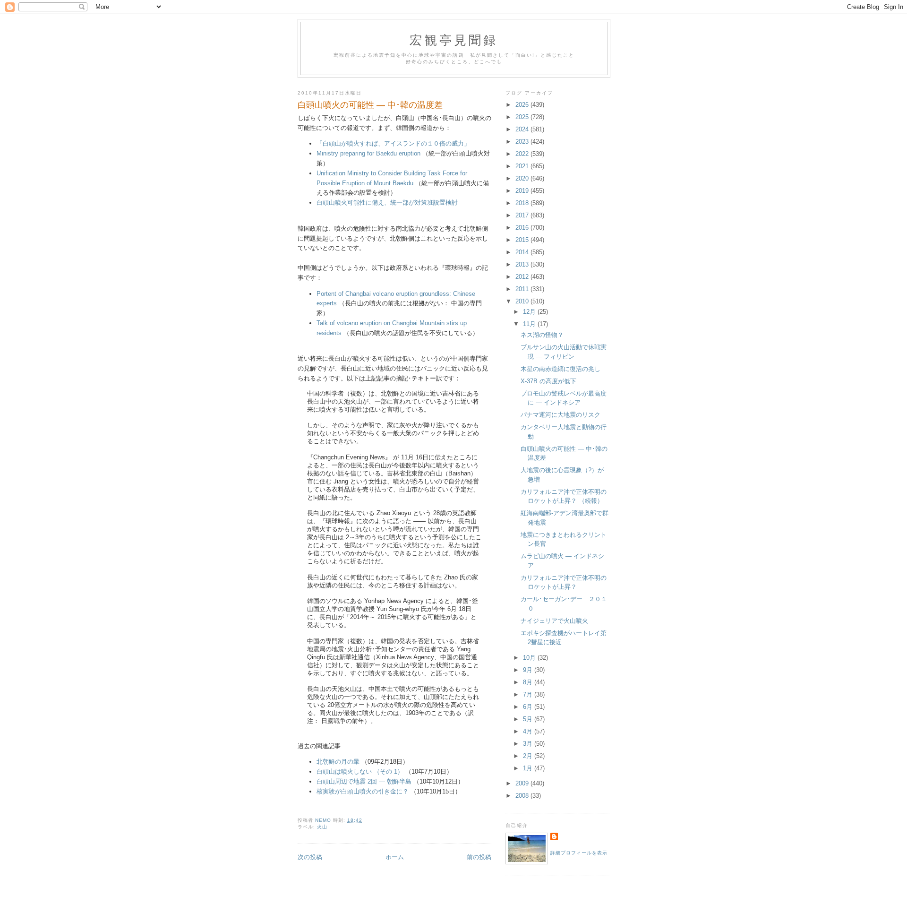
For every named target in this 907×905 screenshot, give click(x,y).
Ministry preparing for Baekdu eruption (368, 153)
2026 (523, 104)
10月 (530, 657)
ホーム (394, 857)
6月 (528, 706)
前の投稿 (479, 857)
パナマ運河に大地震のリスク (560, 414)
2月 (528, 755)
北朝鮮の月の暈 (338, 761)
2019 (523, 190)
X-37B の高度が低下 (548, 381)
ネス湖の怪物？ (542, 334)
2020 (523, 178)
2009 (523, 783)
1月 (528, 768)
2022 (523, 153)
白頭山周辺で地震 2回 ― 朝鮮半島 (364, 781)
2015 (523, 239)
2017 (523, 215)
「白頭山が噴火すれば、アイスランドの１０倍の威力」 (393, 143)
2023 (523, 141)
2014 (523, 252)
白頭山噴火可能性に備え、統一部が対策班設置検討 (387, 202)
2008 (523, 795)
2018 (523, 203)
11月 (530, 324)
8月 (528, 682)
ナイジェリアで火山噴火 (554, 620)
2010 (523, 301)
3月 (528, 743)
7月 (528, 694)
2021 (523, 166)
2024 (523, 129)
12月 (530, 311)
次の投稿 (310, 857)
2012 (523, 276)
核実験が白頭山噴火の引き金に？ (363, 791)
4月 (528, 731)
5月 (528, 719)
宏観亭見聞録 (454, 40)
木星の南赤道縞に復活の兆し (560, 368)
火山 (322, 826)
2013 (523, 264)
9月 (528, 669)
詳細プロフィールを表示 (579, 852)
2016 (523, 227)
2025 (523, 117)
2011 (523, 289)
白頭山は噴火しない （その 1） (360, 771)
